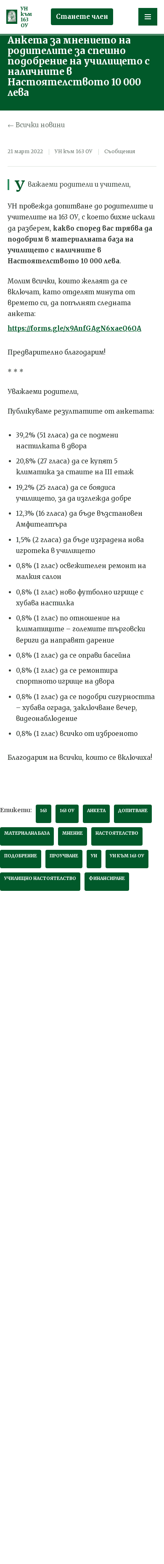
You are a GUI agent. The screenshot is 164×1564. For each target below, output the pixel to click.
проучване (64, 856)
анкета (96, 810)
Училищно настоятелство (40, 878)
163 (43, 810)
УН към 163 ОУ (127, 856)
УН (94, 856)
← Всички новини (36, 125)
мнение (72, 833)
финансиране (107, 878)
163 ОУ (67, 810)
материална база (27, 833)
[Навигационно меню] (148, 17)
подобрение (20, 856)
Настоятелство (116, 833)
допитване (133, 810)
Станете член (82, 17)
